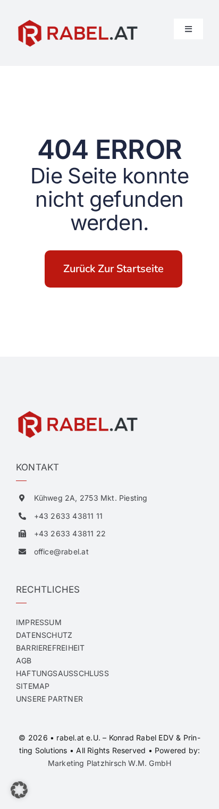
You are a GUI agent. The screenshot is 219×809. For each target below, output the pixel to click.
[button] (19, 790)
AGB (24, 660)
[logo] (77, 22)
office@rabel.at (61, 551)
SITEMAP (32, 685)
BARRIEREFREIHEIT (50, 647)
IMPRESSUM (39, 622)
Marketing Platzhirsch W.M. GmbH (110, 763)
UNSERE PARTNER (49, 698)
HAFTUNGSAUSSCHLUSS (62, 673)
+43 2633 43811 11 (68, 515)
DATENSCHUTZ (44, 634)
